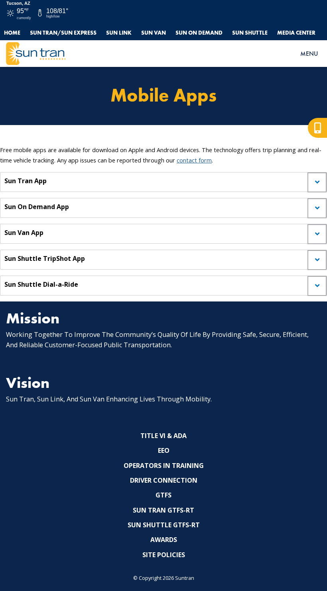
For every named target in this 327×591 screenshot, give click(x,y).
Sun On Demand (199, 32)
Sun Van (153, 32)
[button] (163, 182)
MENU (309, 53)
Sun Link (119, 32)
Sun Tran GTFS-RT (163, 510)
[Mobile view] (317, 128)
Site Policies (163, 554)
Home (12, 32)
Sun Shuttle (250, 32)
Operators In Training (164, 465)
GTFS (163, 495)
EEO (163, 450)
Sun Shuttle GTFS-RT (164, 525)
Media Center (296, 32)
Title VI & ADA (163, 435)
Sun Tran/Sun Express (63, 32)
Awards (163, 539)
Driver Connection (163, 480)
